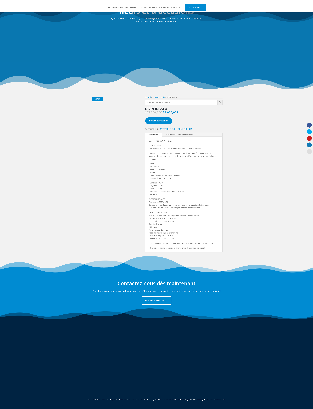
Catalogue (110, 400)
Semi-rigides (185, 129)
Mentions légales (151, 400)
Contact (138, 400)
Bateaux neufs (168, 129)
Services (130, 400)
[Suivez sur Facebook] (91, 384)
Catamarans (100, 400)
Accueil (107, 8)
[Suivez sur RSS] (99, 384)
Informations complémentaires (179, 134)
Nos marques (130, 8)
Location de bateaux (148, 8)
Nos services (164, 8)
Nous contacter (177, 8)
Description (153, 134)
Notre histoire (117, 8)
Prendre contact (155, 300)
